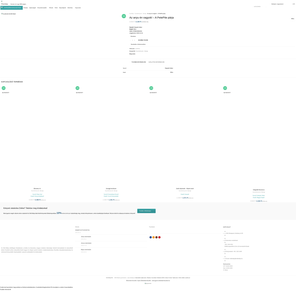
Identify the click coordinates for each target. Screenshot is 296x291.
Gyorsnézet (72, 88)
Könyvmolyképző (39, 196)
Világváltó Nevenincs (259, 189)
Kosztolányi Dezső (113, 194)
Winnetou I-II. (37, 188)
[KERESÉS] (268, 4)
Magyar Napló (260, 197)
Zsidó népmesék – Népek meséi (185, 188)
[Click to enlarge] (4, 12)
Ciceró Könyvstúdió (113, 196)
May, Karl (39, 194)
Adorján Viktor (261, 195)
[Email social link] (290, 1)
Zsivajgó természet (111, 188)
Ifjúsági (41, 190)
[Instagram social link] (292, 1)
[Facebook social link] (289, 1)
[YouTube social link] (294, 1)
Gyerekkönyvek (35, 190)
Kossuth (187, 194)
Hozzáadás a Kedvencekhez (72, 91)
